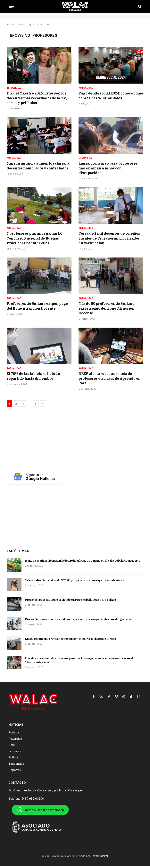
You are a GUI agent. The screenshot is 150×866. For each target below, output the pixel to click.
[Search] (139, 6)
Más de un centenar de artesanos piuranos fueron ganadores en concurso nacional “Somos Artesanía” (79, 660)
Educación (85, 158)
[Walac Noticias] (75, 6)
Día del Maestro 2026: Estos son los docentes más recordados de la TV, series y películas (37, 98)
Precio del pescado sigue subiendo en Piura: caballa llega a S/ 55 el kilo (70, 599)
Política (13, 757)
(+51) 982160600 (33, 798)
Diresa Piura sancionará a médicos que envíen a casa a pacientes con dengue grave (79, 619)
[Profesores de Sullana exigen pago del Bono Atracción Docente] (39, 275)
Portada (14, 732)
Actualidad (86, 87)
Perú (12, 745)
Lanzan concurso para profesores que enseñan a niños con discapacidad (108, 168)
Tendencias (14, 87)
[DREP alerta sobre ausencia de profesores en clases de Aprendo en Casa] (111, 346)
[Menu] (11, 6)
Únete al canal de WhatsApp (44, 810)
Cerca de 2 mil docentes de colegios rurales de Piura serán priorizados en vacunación (109, 238)
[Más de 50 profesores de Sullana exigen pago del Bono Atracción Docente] (111, 275)
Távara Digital (99, 855)
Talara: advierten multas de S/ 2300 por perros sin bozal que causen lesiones (74, 580)
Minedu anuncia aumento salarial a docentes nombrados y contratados (38, 165)
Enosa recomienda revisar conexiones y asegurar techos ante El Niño (70, 639)
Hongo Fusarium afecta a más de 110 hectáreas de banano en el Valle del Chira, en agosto (82, 560)
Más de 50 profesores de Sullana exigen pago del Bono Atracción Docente (107, 308)
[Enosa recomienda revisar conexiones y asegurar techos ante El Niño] (14, 643)
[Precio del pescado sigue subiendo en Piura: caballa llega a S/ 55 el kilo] (14, 604)
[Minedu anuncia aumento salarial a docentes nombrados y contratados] (39, 135)
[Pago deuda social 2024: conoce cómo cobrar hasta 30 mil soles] (111, 65)
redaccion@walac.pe (38, 790)
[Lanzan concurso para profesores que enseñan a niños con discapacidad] (111, 135)
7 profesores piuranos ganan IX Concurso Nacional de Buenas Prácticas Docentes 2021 (34, 238)
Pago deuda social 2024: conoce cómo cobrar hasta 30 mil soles (111, 95)
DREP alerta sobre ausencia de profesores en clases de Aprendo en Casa (110, 378)
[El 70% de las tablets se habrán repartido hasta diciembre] (39, 346)
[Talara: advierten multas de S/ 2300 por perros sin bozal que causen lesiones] (14, 584)
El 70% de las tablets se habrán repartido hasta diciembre (33, 375)
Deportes (15, 770)
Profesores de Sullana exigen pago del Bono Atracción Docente (37, 305)
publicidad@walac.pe (68, 790)
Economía (15, 751)
